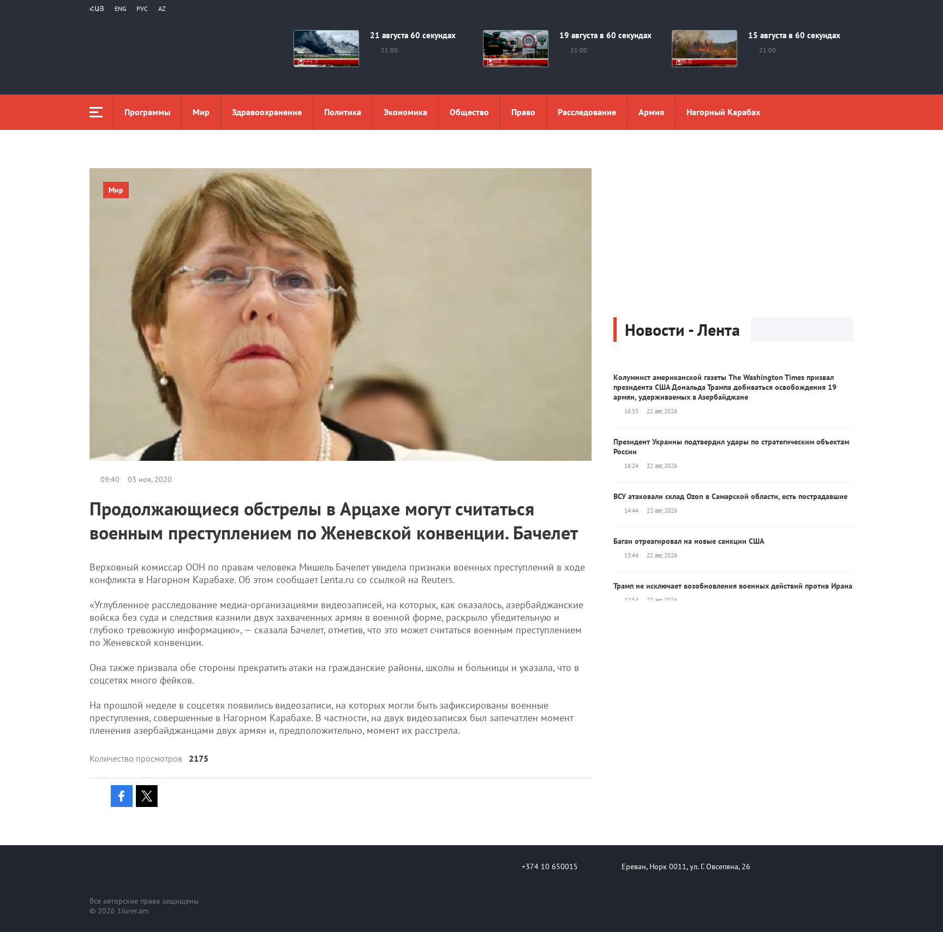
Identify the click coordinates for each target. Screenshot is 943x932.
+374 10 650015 (550, 866)
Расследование (587, 111)
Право (523, 111)
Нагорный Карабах (723, 111)
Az (162, 8)
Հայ (96, 8)
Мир (201, 111)
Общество (469, 111)
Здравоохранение (267, 111)
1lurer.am (132, 911)
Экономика (405, 111)
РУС (142, 8)
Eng (120, 8)
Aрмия (651, 111)
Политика (342, 111)
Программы (147, 111)
